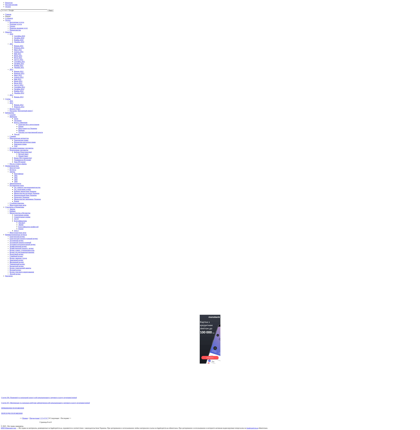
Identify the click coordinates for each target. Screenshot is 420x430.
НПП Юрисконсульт (8, 428)
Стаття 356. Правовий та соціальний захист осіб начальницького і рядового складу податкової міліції (39, 398)
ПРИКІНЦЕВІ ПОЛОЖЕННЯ (12, 408)
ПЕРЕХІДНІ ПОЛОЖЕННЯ (12, 413)
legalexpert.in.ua (252, 428)
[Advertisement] (66, 297)
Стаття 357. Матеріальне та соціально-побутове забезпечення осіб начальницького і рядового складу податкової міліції (45, 403)
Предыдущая (34, 418)
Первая (25, 418)
